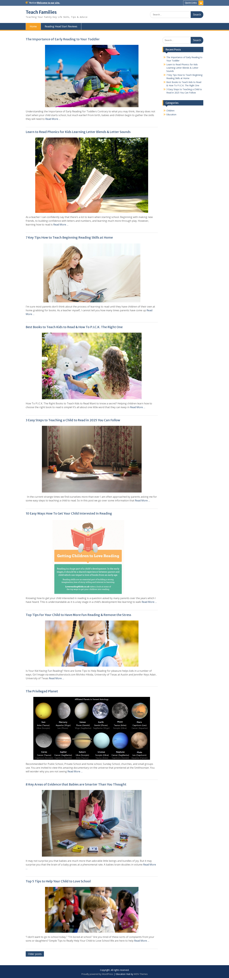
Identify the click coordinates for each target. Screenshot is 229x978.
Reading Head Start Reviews (61, 26)
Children (170, 110)
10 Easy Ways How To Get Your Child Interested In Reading (69, 513)
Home (33, 26)
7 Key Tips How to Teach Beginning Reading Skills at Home (69, 237)
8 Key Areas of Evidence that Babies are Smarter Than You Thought (76, 784)
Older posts (35, 954)
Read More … (52, 119)
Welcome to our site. (48, 2)
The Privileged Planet (42, 691)
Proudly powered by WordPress (97, 974)
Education (171, 114)
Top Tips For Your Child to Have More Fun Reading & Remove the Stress (78, 615)
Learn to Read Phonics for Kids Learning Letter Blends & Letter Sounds (78, 132)
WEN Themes (141, 974)
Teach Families (41, 12)
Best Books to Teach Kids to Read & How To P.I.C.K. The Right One (74, 327)
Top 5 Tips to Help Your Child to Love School (58, 881)
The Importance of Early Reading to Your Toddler (63, 39)
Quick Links (191, 2)
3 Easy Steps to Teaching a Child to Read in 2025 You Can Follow (73, 420)
